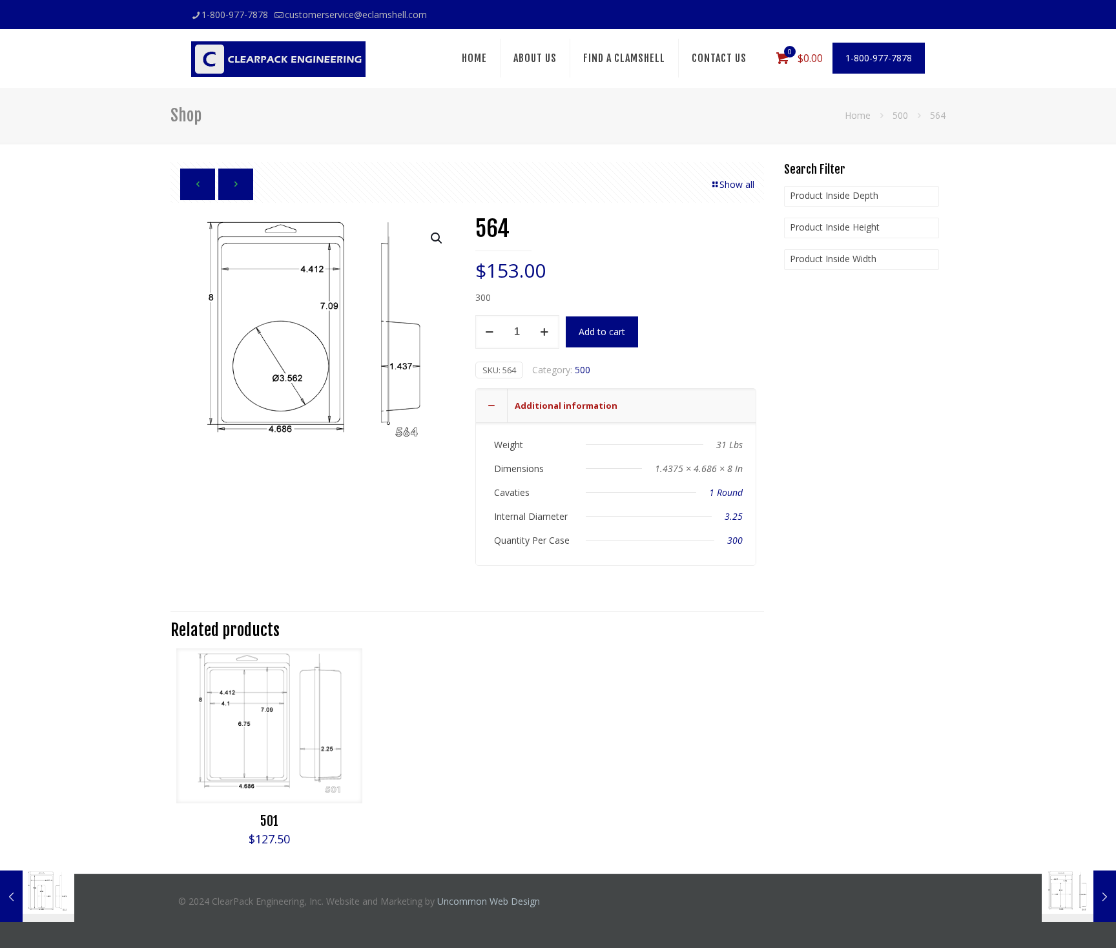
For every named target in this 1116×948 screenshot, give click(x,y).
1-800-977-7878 (235, 14)
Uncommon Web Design (488, 901)
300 (735, 540)
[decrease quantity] (490, 331)
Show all (736, 184)
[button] (437, 238)
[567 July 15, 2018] (1079, 896)
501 (269, 821)
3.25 (734, 516)
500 (900, 115)
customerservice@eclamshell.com (356, 14)
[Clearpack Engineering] (278, 58)
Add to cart (602, 331)
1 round (726, 492)
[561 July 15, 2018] (37, 896)
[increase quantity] (544, 331)
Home (858, 115)
